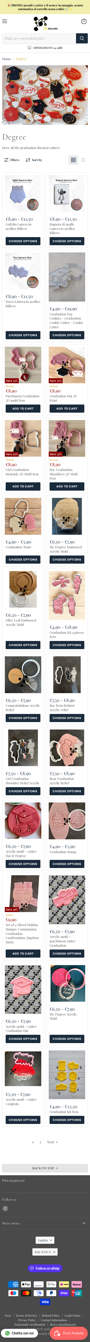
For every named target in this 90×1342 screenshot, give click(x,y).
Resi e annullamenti (63, 1324)
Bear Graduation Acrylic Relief (62, 780)
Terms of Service (26, 1315)
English (43, 1240)
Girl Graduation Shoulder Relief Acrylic (22, 780)
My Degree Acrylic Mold (63, 1016)
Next (51, 1142)
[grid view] (73, 160)
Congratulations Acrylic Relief (23, 707)
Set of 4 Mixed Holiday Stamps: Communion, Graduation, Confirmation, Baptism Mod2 (22, 933)
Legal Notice (73, 1315)
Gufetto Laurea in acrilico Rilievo (18, 226)
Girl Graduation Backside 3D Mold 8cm (22, 471)
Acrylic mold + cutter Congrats (21, 1101)
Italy (43, 1252)
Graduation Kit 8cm (64, 1111)
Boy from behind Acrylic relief (62, 707)
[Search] (82, 38)
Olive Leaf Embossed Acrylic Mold (21, 622)
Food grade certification (29, 1324)
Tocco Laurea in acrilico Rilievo (23, 303)
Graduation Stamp (63, 852)
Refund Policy (51, 1315)
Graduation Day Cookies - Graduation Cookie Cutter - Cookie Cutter (66, 320)
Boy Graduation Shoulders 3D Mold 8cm (64, 473)
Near (8, 1315)
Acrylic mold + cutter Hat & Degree (21, 853)
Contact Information (54, 1320)
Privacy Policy (27, 1320)
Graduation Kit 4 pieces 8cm (67, 634)
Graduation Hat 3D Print (63, 398)
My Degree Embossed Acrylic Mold (66, 549)
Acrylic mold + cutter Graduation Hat (21, 1028)
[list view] (83, 160)
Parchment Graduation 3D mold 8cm (22, 398)
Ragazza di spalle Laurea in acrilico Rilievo (62, 228)
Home (6, 59)
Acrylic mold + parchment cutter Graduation (62, 940)
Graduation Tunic (18, 547)
